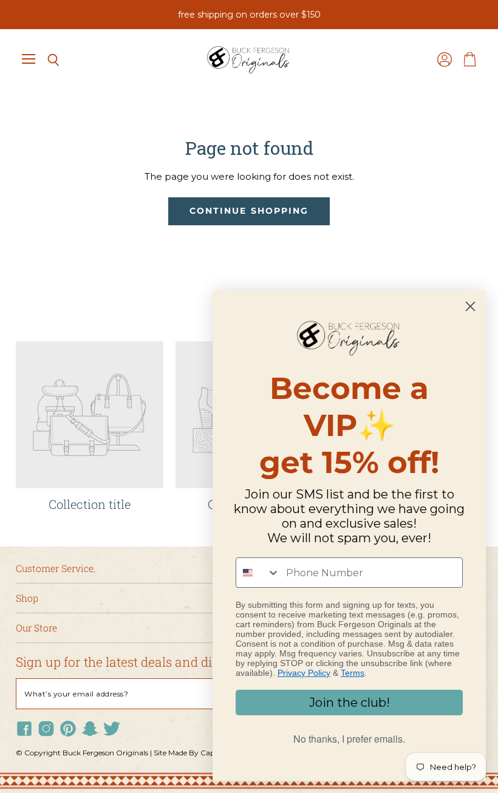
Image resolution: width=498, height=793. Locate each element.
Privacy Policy (304, 673)
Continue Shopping (248, 211)
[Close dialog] (470, 306)
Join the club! (349, 702)
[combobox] (258, 572)
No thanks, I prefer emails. (349, 739)
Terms (352, 673)
